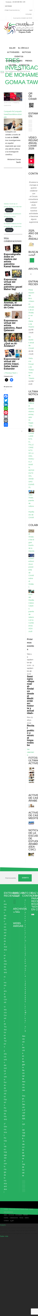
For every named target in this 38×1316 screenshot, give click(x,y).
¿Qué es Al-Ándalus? (10, 344)
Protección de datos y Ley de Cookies (23, 1158)
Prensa (21, 1217)
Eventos (6, 1217)
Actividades (18, 1215)
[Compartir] (13, 425)
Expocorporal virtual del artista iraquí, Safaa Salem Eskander (12, 364)
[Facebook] (13, 396)
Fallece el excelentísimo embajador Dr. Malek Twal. (31, 414)
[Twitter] (13, 400)
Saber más (4, 1236)
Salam (5, 1215)
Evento (25, 878)
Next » (15, 373)
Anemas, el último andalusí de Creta (13, 305)
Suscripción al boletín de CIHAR (22, 18)
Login (31, 10)
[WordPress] (13, 421)
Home (2, 71)
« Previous (8, 373)
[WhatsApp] (13, 408)
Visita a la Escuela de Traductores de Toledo (31, 368)
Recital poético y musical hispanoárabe (30, 735)
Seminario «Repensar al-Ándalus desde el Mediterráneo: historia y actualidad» (30, 694)
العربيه (11, 1220)
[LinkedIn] (13, 404)
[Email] (13, 417)
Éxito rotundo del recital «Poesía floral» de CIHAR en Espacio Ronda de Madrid (5, 1085)
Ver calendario (30, 752)
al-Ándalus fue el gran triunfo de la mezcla (31, 542)
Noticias (25, 1215)
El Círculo (11, 1215)
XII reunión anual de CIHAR (31, 342)
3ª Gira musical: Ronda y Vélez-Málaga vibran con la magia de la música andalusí (5, 1158)
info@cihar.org (25, 1017)
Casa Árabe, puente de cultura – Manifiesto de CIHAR (31, 506)
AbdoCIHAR (7, 105)
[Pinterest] (13, 412)
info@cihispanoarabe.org (12, 10)
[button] (19, 177)
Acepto (3, 1225)
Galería (27, 1217)
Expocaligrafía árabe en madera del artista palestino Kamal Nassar (12, 260)
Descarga (9, 210)
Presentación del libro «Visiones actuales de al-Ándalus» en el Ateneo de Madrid (31, 308)
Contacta (6, 1220)
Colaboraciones (14, 1217)
